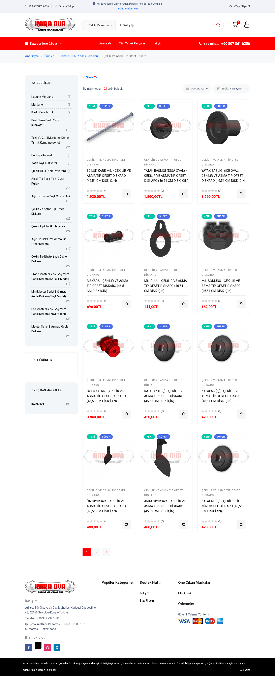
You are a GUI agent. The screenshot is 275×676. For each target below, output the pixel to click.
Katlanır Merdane (42, 96)
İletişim (157, 43)
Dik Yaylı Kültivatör (43, 155)
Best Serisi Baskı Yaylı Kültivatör (45, 123)
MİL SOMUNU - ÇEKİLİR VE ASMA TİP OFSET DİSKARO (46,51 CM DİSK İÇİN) (221, 286)
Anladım (245, 670)
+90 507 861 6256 (39, 6)
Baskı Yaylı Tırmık (42, 112)
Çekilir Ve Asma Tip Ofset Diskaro (47, 211)
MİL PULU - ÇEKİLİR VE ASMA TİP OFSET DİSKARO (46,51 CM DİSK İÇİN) (165, 286)
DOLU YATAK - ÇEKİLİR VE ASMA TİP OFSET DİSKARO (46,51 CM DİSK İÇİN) (106, 396)
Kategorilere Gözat (43, 43)
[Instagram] (47, 647)
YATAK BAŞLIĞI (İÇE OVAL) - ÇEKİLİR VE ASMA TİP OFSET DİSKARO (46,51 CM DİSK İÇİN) (224, 176)
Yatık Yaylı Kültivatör (44, 163)
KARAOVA (37, 404)
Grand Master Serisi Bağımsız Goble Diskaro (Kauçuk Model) (50, 276)
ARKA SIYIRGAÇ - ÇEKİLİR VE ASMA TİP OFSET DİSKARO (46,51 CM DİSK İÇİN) (165, 506)
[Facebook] (28, 647)
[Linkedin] (57, 647)
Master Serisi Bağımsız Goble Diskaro (49, 329)
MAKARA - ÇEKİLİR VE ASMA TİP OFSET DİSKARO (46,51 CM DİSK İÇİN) (107, 286)
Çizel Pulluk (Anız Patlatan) (48, 171)
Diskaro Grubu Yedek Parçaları (79, 56)
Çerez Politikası (47, 669)
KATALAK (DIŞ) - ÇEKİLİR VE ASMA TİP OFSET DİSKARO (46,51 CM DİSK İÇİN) (164, 396)
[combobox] (98, 25)
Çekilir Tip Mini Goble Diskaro (49, 226)
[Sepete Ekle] (126, 193)
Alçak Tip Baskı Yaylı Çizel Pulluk (47, 181)
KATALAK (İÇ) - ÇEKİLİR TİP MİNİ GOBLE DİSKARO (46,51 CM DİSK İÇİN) (222, 506)
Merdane (37, 104)
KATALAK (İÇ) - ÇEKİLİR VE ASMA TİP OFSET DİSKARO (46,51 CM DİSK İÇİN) (221, 396)
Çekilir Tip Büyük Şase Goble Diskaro (49, 259)
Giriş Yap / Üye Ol (239, 6)
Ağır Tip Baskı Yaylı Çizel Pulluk (50, 196)
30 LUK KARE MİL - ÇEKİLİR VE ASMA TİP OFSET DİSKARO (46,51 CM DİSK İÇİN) (109, 176)
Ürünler (49, 56)
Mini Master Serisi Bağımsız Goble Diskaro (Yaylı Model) (48, 294)
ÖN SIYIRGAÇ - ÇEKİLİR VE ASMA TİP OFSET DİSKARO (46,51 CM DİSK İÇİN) (106, 506)
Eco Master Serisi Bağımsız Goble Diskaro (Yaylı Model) (48, 311)
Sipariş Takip (66, 6)
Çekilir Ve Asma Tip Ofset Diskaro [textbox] (101, 25)
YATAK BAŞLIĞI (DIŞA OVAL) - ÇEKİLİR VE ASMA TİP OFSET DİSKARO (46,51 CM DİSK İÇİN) (166, 176)
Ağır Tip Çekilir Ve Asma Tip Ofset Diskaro (48, 241)
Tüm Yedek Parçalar (132, 43)
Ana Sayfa (32, 56)
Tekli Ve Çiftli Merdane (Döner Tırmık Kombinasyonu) (50, 140)
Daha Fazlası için (128, 8)
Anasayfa (105, 43)
